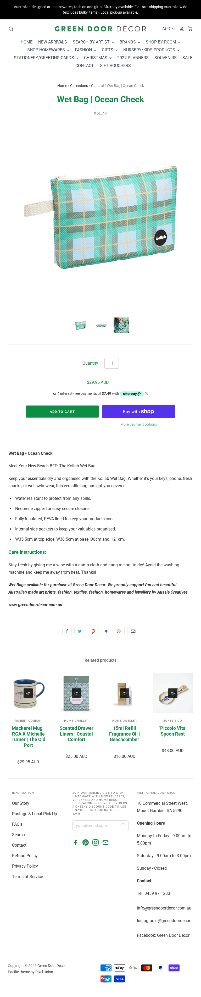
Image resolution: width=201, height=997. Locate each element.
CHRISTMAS (96, 57)
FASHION (84, 49)
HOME (26, 42)
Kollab (100, 113)
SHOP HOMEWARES (46, 49)
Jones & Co (172, 720)
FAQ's (17, 824)
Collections (79, 86)
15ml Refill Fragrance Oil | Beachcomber (124, 733)
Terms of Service (27, 876)
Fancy (106, 631)
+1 (119, 631)
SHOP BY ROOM (161, 42)
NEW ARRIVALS (52, 42)
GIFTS (108, 49)
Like (67, 631)
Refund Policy (25, 855)
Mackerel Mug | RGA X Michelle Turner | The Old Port (28, 736)
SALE (187, 57)
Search (18, 834)
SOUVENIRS (165, 57)
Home (62, 86)
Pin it (93, 631)
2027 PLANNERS (133, 57)
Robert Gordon (28, 720)
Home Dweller (76, 720)
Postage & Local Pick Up (34, 813)
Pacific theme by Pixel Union (30, 972)
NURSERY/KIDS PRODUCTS (149, 49)
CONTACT (84, 65)
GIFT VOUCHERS (115, 65)
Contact (19, 845)
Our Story (20, 803)
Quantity (90, 363)
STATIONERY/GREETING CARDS (44, 57)
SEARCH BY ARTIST (92, 42)
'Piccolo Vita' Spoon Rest (172, 731)
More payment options (138, 424)
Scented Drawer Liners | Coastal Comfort (76, 733)
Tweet (79, 631)
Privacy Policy (25, 866)
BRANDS (128, 42)
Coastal (97, 86)
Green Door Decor (51, 965)
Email (133, 631)
